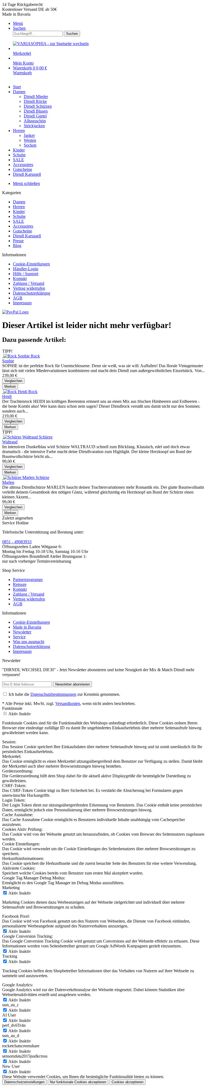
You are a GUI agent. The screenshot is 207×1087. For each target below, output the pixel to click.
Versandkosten (67, 703)
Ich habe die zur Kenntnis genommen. (64, 694)
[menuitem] (109, 23)
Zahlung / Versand (28, 283)
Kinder (19, 211)
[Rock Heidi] (15, 391)
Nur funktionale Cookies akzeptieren (78, 1082)
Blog (17, 245)
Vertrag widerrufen (29, 288)
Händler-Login (25, 268)
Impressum (22, 303)
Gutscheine (22, 231)
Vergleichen (13, 381)
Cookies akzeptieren (127, 1082)
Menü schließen (26, 183)
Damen (19, 202)
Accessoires (23, 226)
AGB (17, 298)
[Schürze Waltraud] (20, 437)
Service (19, 636)
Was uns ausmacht (28, 641)
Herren (19, 206)
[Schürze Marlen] (19, 477)
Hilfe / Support (25, 273)
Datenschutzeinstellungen (24, 1082)
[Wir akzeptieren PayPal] (15, 312)
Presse (18, 240)
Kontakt (20, 278)
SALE (18, 221)
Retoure (19, 584)
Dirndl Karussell (27, 236)
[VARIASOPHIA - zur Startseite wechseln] (51, 43)
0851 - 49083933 (17, 541)
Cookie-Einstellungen (31, 264)
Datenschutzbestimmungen (53, 694)
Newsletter (22, 632)
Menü (18, 23)
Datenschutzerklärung (31, 293)
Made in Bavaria (27, 627)
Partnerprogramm (28, 579)
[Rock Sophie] (16, 356)
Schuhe (19, 216)
